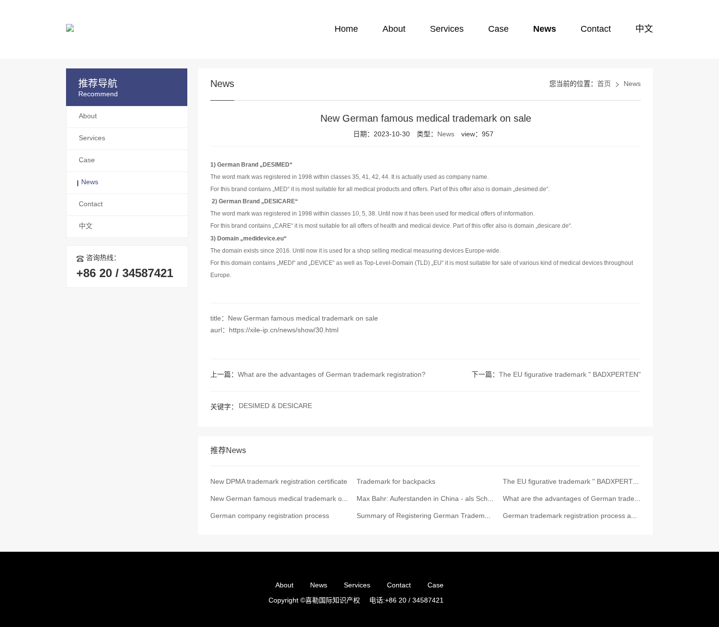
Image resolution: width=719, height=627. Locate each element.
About (393, 29)
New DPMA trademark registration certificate (278, 482)
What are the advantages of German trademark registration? (332, 375)
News (544, 29)
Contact (596, 29)
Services (447, 29)
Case (498, 29)
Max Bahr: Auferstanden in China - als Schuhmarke (436, 499)
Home (346, 29)
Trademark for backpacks (396, 482)
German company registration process (269, 516)
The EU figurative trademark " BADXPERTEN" (570, 375)
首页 (604, 84)
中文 (644, 29)
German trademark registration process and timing (581, 516)
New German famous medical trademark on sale (285, 499)
